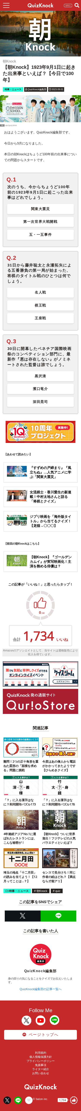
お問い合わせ (40, 1073)
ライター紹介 (40, 1069)
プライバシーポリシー (41, 1061)
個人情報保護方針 (40, 1056)
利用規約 (40, 1052)
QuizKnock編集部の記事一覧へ (41, 989)
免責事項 (40, 1065)
